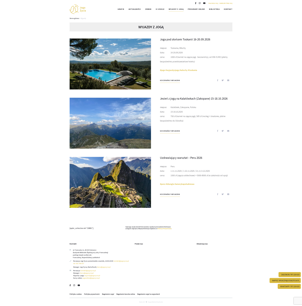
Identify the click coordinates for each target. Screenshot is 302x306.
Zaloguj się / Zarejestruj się (220, 3)
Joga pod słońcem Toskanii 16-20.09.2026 (185, 39)
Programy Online (196, 9)
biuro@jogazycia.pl (104, 267)
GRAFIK (121, 9)
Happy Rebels (151, 302)
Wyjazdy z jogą (176, 9)
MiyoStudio (159, 302)
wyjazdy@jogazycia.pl (92, 275)
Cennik (148, 9)
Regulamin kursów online (125, 294)
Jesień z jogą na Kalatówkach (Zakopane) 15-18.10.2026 (194, 98)
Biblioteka (214, 9)
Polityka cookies (76, 294)
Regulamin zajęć (108, 294)
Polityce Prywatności (165, 228)
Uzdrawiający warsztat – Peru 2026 (181, 158)
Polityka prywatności (92, 294)
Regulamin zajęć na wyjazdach (148, 294)
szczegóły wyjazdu (170, 80)
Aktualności (135, 9)
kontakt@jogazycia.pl (121, 261)
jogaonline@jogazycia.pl (91, 278)
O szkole (160, 9)
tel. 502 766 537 (78, 263)
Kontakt (228, 9)
